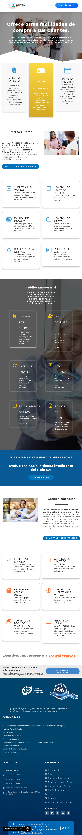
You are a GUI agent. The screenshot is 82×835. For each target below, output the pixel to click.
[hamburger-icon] (51, 5)
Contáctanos (62, 656)
